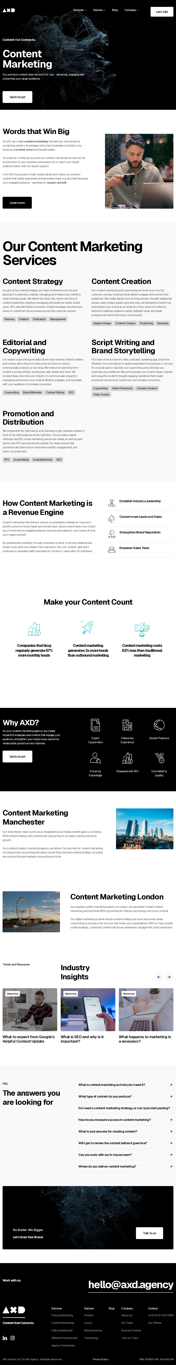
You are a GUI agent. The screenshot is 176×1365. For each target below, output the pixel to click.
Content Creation (121, 281)
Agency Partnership (62, 1345)
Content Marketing (62, 1323)
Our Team (127, 1323)
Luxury (88, 1323)
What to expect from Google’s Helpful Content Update (28, 1039)
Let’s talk (162, 12)
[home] (9, 10)
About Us (126, 1315)
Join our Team (129, 1338)
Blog (115, 10)
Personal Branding (62, 1315)
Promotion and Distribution (28, 418)
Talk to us (149, 1233)
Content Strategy (33, 281)
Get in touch (17, 97)
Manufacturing (93, 1330)
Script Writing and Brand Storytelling (123, 346)
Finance (89, 1315)
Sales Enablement (62, 1330)
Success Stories (131, 1330)
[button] (80, 10)
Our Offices (155, 1323)
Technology (91, 1338)
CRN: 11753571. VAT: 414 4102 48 (156, 1359)
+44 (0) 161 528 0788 (160, 1315)
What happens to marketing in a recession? (145, 1039)
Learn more (17, 203)
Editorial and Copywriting (24, 346)
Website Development (64, 1338)
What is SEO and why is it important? (82, 1039)
